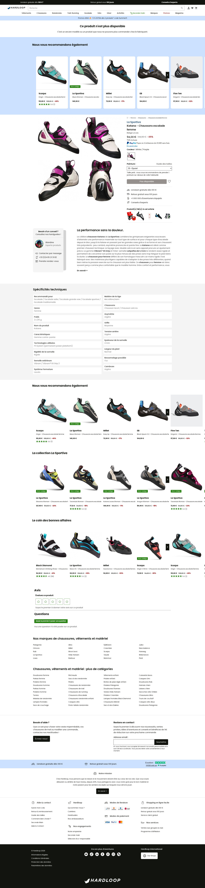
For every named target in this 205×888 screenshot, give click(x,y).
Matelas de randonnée (42, 698)
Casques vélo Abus (147, 702)
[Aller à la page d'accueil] (129, 118)
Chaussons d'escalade (77, 695)
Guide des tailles (164, 164)
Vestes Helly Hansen (112, 692)
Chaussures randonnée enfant (81, 698)
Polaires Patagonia (111, 685)
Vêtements (26, 13)
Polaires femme (39, 682)
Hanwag (142, 651)
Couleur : (138, 150)
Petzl (141, 658)
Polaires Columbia (111, 695)
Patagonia (37, 645)
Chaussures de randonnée (79, 685)
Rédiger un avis (132, 133)
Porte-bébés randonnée (78, 705)
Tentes (36, 695)
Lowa (35, 658)
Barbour (71, 658)
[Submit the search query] (182, 8)
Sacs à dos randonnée (77, 679)
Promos (166, 13)
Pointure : (131, 164)
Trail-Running (73, 13)
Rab (34, 651)
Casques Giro (144, 679)
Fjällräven (107, 645)
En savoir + (82, 271)
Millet (70, 648)
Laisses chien (144, 688)
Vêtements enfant (111, 675)
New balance (144, 648)
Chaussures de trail (76, 688)
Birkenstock (143, 655)
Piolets (71, 682)
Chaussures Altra (146, 695)
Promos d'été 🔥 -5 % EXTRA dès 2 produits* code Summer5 (102, 18)
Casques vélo (74, 702)
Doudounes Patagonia (148, 705)
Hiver (109, 13)
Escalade (88, 13)
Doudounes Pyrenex (112, 688)
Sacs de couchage (41, 705)
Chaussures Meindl (111, 702)
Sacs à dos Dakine (111, 705)
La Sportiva (134, 122)
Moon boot (72, 651)
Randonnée (57, 13)
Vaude (106, 655)
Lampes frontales (40, 702)
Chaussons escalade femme (157, 118)
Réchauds (72, 675)
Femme (133, 118)
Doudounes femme (41, 675)
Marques (154, 13)
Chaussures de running (78, 692)
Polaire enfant (109, 679)
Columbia (108, 648)
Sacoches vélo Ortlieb (148, 692)
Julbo (141, 645)
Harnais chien (144, 685)
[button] (58, 138)
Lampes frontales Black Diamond (117, 698)
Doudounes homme (41, 685)
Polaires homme (39, 692)
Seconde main (139, 13)
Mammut (107, 658)
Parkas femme (39, 679)
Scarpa (106, 651)
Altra (70, 645)
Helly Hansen (73, 655)
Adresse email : (121, 737)
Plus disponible (147, 181)
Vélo (99, 13)
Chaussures (41, 13)
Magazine (179, 13)
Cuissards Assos (145, 675)
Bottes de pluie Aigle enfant (115, 682)
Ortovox (36, 648)
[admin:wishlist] (169, 181)
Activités (120, 13)
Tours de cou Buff (146, 698)
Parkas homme (39, 688)
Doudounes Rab (145, 682)
